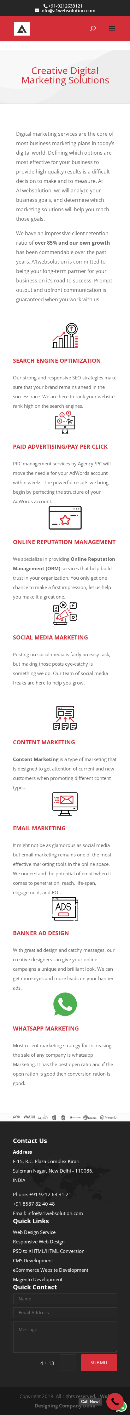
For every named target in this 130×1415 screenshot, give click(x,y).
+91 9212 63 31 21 (50, 1194)
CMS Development (33, 1260)
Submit (99, 1362)
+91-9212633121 (65, 6)
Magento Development (37, 1279)
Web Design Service (34, 1232)
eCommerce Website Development (50, 1270)
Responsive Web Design (39, 1241)
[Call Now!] (115, 1401)
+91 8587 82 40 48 (34, 1204)
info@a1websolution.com (55, 1213)
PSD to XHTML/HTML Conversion (49, 1251)
